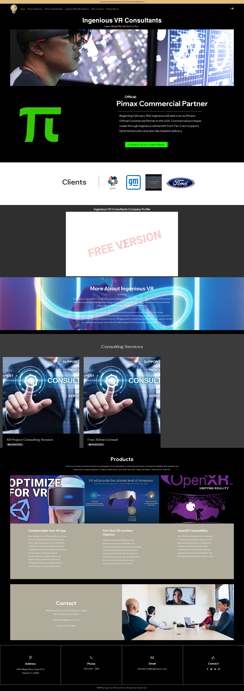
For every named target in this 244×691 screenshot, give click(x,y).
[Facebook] (207, 669)
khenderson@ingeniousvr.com (66, 620)
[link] (41, 440)
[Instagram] (218, 669)
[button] (97, 9)
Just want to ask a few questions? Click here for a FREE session (122, 2)
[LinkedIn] (215, 669)
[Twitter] (211, 669)
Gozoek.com (142, 688)
